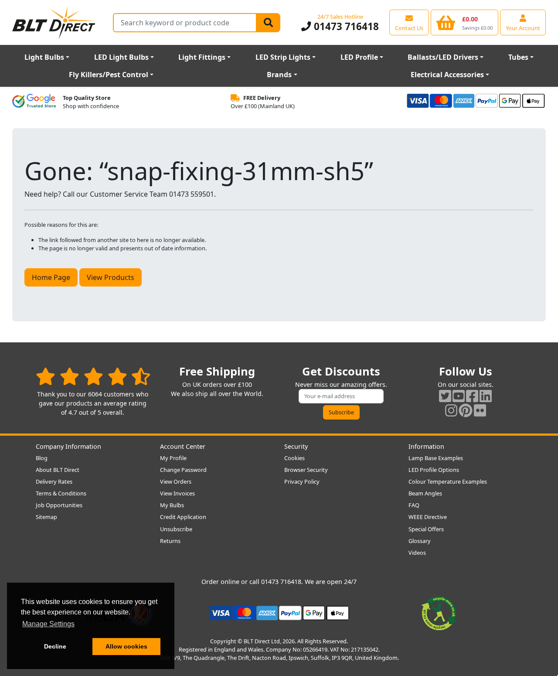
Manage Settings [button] (48, 624)
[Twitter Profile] (445, 395)
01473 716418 (344, 26)
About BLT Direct (57, 470)
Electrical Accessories (447, 74)
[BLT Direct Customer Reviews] (93, 376)
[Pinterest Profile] (466, 410)
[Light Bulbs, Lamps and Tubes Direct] (54, 22)
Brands (279, 74)
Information (426, 446)
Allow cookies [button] (126, 646)
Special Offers (426, 529)
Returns (170, 541)
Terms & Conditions (61, 493)
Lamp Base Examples (435, 458)
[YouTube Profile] (459, 395)
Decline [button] (55, 646)
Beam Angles (425, 493)
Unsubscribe (176, 529)
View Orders (175, 481)
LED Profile (359, 57)
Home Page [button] (51, 277)
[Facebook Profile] (472, 395)
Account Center (182, 446)
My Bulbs (172, 505)
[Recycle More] (439, 612)
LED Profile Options (433, 470)
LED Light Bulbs (121, 57)
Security (296, 446)
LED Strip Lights (282, 57)
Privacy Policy (302, 481)
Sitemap (46, 517)
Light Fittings (201, 57)
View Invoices (177, 493)
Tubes (518, 57)
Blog (42, 458)
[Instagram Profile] (451, 410)
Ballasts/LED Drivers (443, 57)
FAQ (413, 505)
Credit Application (183, 517)
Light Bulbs (44, 57)
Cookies (294, 458)
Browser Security (306, 470)
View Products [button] (110, 277)
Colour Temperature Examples (447, 481)
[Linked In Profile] (486, 395)
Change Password (183, 470)
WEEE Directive (427, 517)
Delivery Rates (54, 481)
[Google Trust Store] (34, 102)
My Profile (173, 458)
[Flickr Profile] (480, 410)
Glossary (419, 541)
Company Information (68, 446)
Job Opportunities (59, 505)
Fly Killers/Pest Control (108, 74)
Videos (417, 553)
